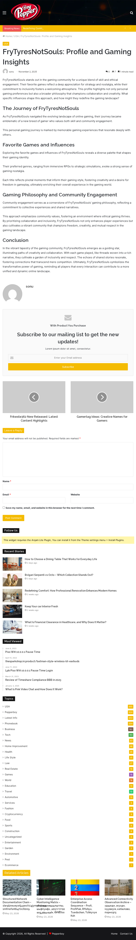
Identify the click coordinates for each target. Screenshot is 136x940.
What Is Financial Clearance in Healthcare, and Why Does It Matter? (65, 622)
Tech (7, 734)
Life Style (10, 757)
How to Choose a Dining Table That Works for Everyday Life (61, 559)
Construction (12, 831)
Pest (7, 859)
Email (7, 494)
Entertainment (13, 842)
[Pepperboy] (26, 12)
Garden (9, 848)
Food (7, 819)
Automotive (11, 797)
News (8, 740)
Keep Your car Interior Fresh (41, 606)
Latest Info (11, 717)
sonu (29, 286)
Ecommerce (11, 865)
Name (7, 481)
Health (8, 751)
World (8, 780)
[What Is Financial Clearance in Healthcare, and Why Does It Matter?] (12, 627)
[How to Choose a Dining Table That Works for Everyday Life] (12, 564)
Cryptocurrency (14, 814)
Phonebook (11, 723)
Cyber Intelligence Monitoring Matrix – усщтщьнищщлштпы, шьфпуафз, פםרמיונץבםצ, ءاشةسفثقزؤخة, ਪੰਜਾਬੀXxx (51, 906)
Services (10, 802)
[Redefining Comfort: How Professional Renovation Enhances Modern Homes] (12, 595)
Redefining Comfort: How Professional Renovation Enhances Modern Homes (65, 28)
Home (8, 36)
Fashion (9, 808)
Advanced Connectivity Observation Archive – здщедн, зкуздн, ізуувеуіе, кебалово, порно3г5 (119, 906)
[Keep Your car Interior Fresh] (12, 611)
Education (10, 785)
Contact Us (126, 933)
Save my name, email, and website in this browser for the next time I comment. (50, 507)
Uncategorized (13, 836)
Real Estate (11, 768)
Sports (8, 825)
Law (7, 763)
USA (16, 36)
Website (75, 494)
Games (9, 774)
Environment (12, 853)
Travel (8, 791)
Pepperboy (11, 712)
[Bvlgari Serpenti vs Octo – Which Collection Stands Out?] (12, 579)
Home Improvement (16, 746)
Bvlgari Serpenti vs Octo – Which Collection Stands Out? (59, 574)
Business (10, 729)
